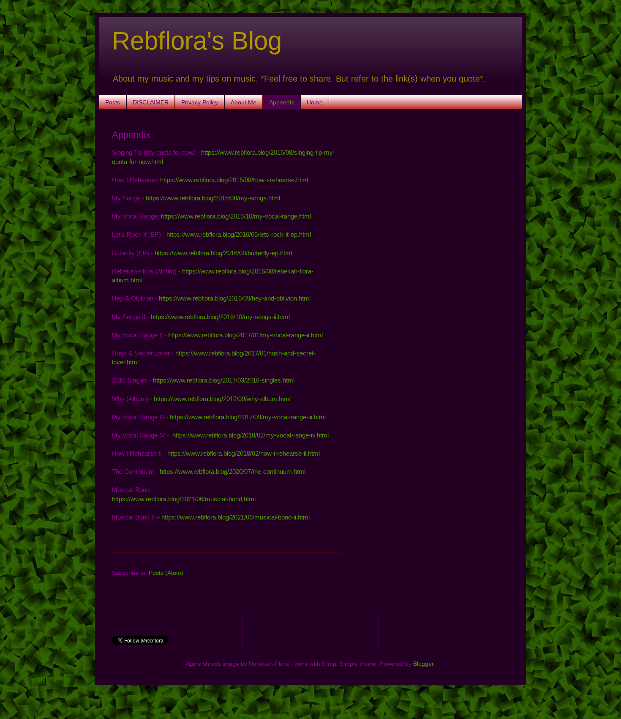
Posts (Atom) (166, 572)
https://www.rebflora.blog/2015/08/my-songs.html (213, 198)
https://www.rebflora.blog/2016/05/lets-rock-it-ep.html (238, 234)
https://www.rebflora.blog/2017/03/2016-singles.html (223, 380)
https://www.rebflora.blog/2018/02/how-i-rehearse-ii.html (243, 453)
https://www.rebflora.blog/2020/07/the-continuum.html (232, 471)
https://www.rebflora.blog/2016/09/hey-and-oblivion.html (234, 298)
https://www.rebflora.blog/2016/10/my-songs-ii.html (220, 316)
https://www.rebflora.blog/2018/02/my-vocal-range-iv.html (250, 435)
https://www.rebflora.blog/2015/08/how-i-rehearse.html (234, 179)
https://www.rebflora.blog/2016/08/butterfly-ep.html (223, 253)
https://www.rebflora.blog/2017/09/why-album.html (222, 398)
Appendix (281, 102)
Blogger (423, 663)
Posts (112, 102)
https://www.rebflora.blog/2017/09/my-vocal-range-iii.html (248, 417)
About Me (243, 102)
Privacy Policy (199, 102)
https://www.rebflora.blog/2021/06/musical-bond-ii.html (235, 517)
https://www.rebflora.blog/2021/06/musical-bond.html (184, 499)
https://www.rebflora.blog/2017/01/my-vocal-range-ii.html (245, 335)
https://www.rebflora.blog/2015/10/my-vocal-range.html (236, 216)
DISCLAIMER (151, 102)
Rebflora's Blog (197, 41)
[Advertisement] (437, 181)
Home (315, 102)
